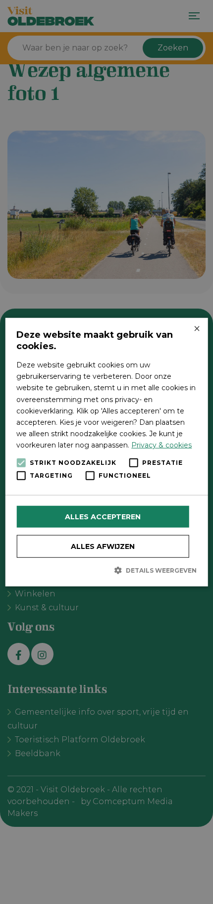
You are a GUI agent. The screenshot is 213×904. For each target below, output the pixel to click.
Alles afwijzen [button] (103, 546)
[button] (106, 570)
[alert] (106, 452)
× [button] (196, 329)
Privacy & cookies (161, 445)
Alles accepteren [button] (103, 516)
